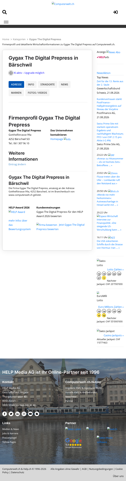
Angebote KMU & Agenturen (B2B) (83, 387)
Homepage (57, 139)
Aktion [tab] (106, 73)
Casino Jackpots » (114, 335)
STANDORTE (47, 84)
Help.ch (27, 468)
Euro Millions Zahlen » (111, 307)
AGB (84, 468)
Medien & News (10, 429)
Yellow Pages (9, 441)
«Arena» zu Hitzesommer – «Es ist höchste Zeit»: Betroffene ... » (110, 162)
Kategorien (19, 39)
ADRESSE (16, 84)
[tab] (100, 73)
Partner (69, 400)
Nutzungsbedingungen (101, 468)
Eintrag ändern (17, 164)
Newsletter (71, 396)
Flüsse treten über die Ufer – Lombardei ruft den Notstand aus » (108, 180)
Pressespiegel (9, 437)
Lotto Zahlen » (115, 269)
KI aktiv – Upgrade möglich (29, 72)
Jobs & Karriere (10, 433)
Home (5, 39)
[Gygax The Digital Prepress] (20, 212)
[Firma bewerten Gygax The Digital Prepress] (47, 224)
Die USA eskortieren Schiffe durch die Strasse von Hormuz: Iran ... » (110, 244)
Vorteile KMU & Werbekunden (81, 392)
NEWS (64, 84)
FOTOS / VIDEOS (37, 92)
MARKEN (16, 92)
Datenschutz (17, 472)
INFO (31, 84)
